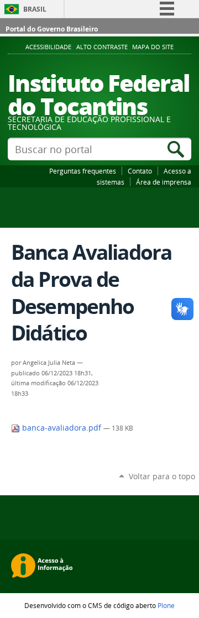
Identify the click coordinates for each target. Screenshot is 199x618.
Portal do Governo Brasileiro (52, 29)
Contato (140, 170)
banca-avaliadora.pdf (61, 428)
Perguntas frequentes (82, 170)
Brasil (34, 9)
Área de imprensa (163, 181)
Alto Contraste (102, 47)
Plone (166, 605)
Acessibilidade (48, 47)
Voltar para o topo (162, 476)
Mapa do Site (153, 47)
